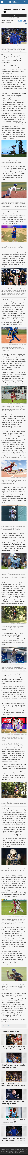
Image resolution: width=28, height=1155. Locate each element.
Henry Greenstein (7, 20)
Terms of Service (23, 1152)
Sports (14, 15)
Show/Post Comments (8, 1026)
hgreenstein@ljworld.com (6, 22)
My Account (25, 4)
